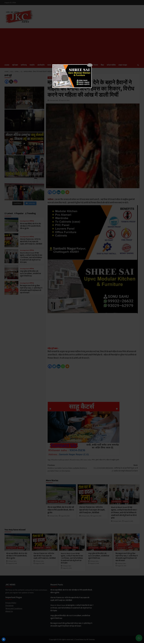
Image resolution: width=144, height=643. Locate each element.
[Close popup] (90, 65)
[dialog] (72, 76)
